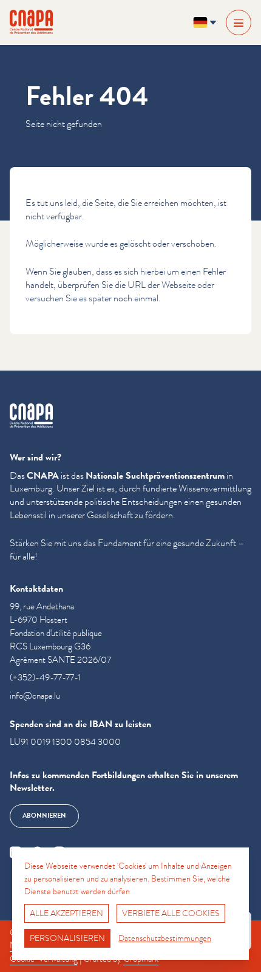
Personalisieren (67, 938)
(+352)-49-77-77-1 (45, 677)
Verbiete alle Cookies (171, 913)
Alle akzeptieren (66, 913)
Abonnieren (44, 815)
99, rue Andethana (42, 606)
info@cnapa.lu (35, 696)
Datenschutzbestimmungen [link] (164, 938)
